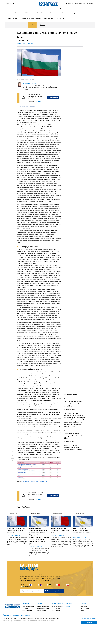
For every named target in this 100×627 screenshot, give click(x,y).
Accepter (89, 622)
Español (62, 585)
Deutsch (53, 585)
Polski (71, 585)
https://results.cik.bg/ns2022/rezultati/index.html (34, 481)
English (43, 585)
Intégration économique (43, 608)
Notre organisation (27, 610)
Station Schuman (55, 13)
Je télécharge (54, 97)
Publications (40, 603)
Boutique (73, 13)
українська (27, 586)
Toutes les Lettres (56, 608)
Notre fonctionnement (28, 606)
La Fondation (25, 603)
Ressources (81, 13)
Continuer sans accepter (89, 618)
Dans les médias (85, 608)
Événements (65, 13)
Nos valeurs (25, 608)
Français (34, 585)
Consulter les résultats (27, 106)
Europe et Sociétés (41, 610)
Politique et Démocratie (43, 606)
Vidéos (82, 610)
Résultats (42, 25)
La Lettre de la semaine (57, 606)
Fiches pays (84, 606)
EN (33, 79)
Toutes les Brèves (56, 610)
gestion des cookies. (17, 622)
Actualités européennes (57, 603)
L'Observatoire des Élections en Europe (22, 18)
